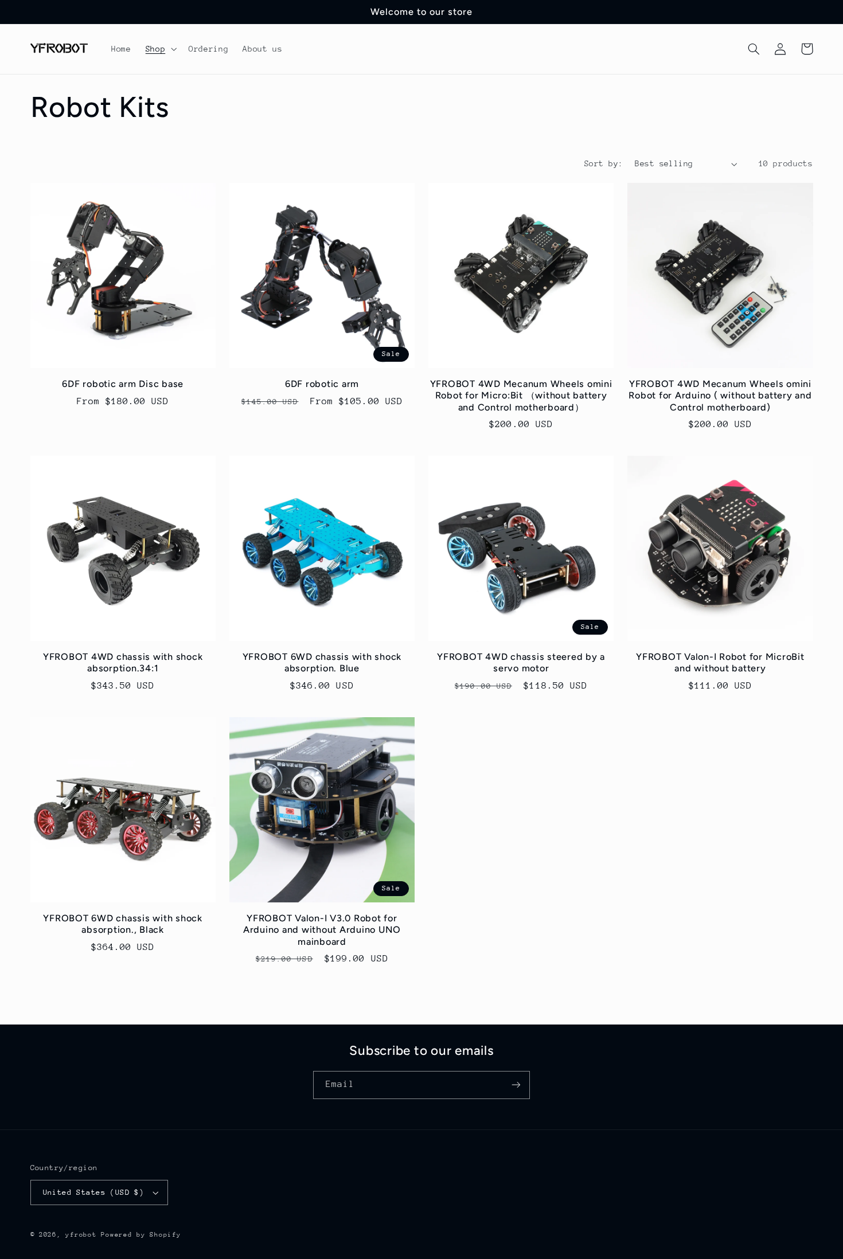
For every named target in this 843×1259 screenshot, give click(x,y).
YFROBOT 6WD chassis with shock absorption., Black (122, 924)
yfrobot (80, 1234)
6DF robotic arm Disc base (123, 383)
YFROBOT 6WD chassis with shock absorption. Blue (322, 662)
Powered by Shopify (141, 1234)
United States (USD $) (94, 1192)
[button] (159, 48)
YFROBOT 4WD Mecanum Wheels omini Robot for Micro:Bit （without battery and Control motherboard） (521, 395)
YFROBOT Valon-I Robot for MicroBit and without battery (720, 662)
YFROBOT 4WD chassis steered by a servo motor (521, 662)
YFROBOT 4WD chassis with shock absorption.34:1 (123, 662)
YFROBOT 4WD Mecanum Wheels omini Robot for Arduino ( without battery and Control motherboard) (720, 395)
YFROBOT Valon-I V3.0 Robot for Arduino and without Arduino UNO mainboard (322, 930)
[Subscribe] (516, 1085)
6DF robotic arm (322, 383)
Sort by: (603, 163)
